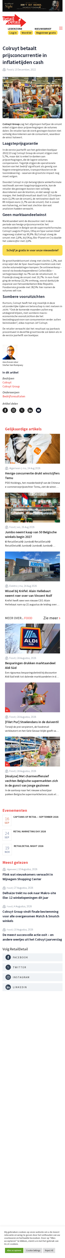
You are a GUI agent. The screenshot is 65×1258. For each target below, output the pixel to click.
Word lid (26, 32)
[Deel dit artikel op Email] (38, 410)
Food (9, 69)
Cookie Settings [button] (33, 1250)
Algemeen (15, 468)
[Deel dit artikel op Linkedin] (30, 410)
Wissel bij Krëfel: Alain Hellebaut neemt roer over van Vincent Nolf (28, 593)
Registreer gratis (46, 32)
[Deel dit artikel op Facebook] (5, 410)
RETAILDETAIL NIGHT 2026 (28, 846)
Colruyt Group (11, 386)
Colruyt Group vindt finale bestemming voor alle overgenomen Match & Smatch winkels (30, 916)
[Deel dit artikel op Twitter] (21, 410)
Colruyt (7, 382)
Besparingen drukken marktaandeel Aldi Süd (30, 665)
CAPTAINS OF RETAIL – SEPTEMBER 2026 (35, 816)
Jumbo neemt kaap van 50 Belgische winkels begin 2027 (31, 534)
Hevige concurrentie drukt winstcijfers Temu (32, 475)
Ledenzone (15, 28)
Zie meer (50, 618)
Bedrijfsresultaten (13, 396)
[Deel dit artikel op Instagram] (13, 410)
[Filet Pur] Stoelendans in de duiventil (32, 722)
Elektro (13, 585)
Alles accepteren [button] (14, 1250)
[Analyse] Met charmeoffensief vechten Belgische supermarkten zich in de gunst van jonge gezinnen (31, 780)
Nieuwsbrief (43, 28)
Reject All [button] (49, 1250)
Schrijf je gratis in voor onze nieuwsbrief (32, 250)
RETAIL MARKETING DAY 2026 (29, 831)
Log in (13, 32)
